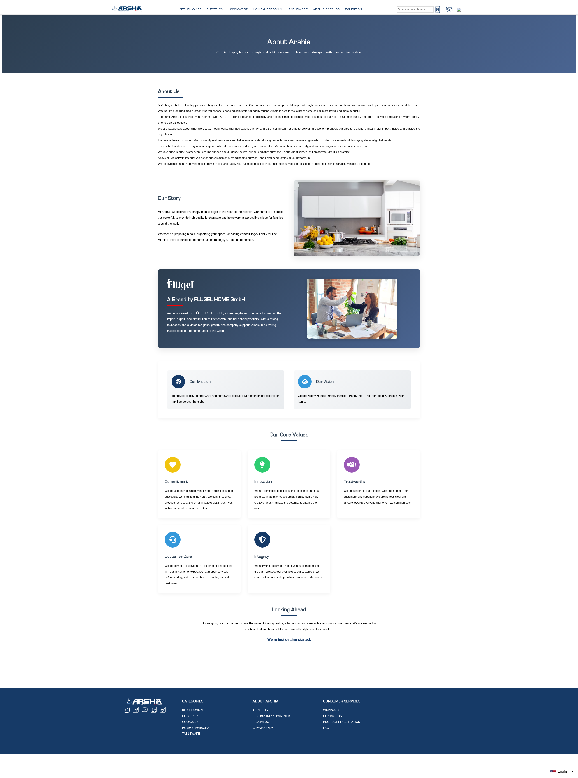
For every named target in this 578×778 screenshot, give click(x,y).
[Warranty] (461, 9)
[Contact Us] (449, 9)
